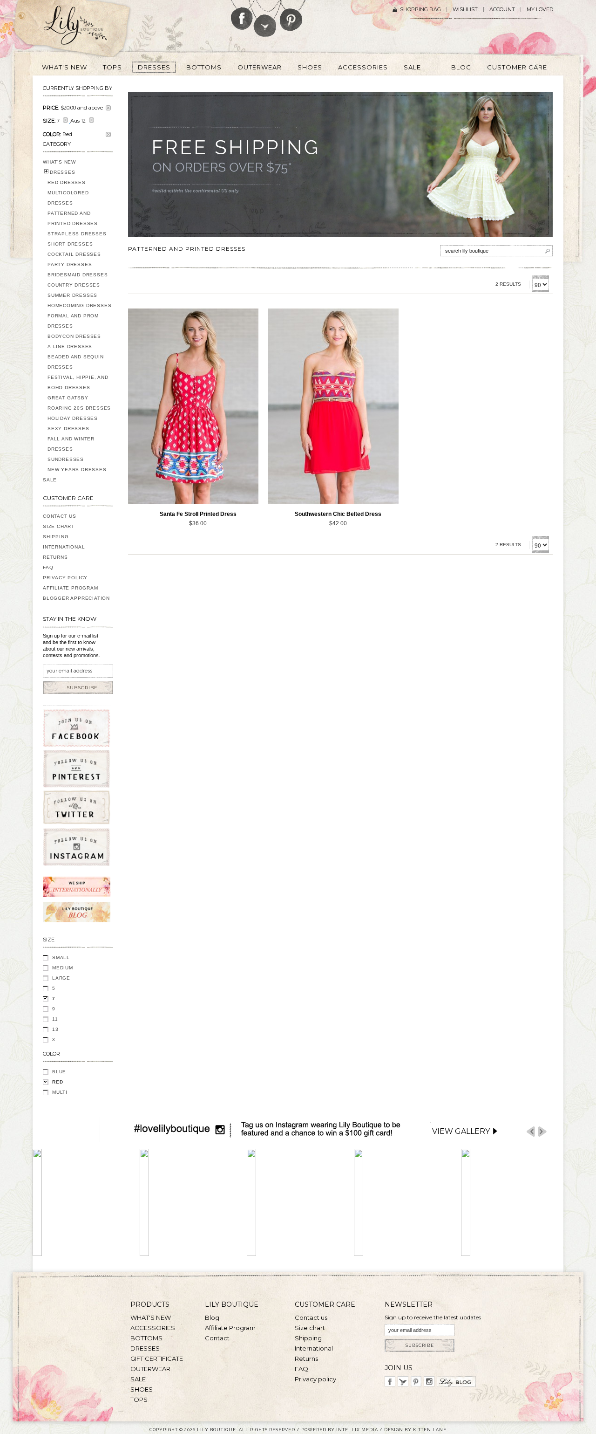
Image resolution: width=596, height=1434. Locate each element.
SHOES (141, 1389)
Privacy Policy (65, 577)
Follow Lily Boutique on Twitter (265, 18)
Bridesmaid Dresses (77, 274)
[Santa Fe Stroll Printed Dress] (193, 406)
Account (502, 9)
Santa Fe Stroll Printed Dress (198, 514)
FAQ (48, 567)
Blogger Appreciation (76, 598)
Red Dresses (66, 182)
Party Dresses (69, 264)
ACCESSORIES (152, 1327)
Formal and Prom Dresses (73, 321)
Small (61, 957)
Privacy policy (315, 1379)
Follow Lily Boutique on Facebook (241, 15)
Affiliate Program (70, 587)
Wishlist (465, 9)
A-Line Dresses (69, 346)
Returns (55, 557)
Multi (60, 1092)
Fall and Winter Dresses (71, 444)
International (64, 546)
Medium (62, 967)
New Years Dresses (77, 469)
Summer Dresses (72, 295)
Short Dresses (70, 244)
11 (55, 1019)
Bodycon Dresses (74, 336)
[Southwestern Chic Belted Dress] (333, 406)
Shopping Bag (420, 9)
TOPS (139, 1399)
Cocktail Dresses (74, 254)
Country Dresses (73, 285)
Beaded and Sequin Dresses (75, 362)
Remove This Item (108, 107)
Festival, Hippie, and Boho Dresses (77, 382)
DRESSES (62, 172)
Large (61, 978)
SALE (50, 479)
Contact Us (59, 516)
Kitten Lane (430, 1429)
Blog (212, 1317)
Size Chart (58, 526)
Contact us (311, 1317)
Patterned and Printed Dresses (72, 218)
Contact (217, 1338)
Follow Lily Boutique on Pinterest (292, 15)
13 (55, 1029)
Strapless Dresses (77, 233)
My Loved (540, 9)
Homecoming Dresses (79, 305)
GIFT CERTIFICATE (156, 1358)
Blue (59, 1071)
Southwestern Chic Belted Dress (338, 514)
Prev (531, 1131)
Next (542, 1131)
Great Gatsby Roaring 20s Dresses (79, 403)
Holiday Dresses (72, 418)
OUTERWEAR (150, 1368)
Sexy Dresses (68, 428)
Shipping (55, 536)
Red (57, 1081)
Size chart (310, 1327)
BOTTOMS (146, 1338)
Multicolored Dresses (68, 198)
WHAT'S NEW (59, 162)
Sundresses (65, 459)
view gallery (461, 1131)
